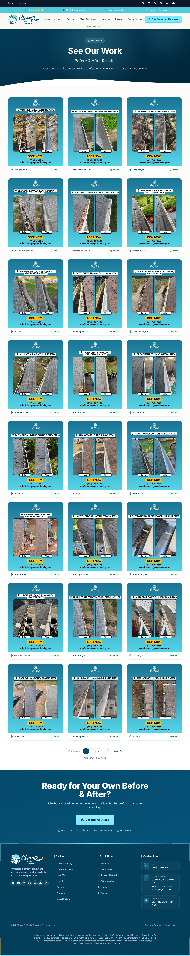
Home (47, 19)
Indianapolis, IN (80, 331)
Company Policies (152, 925)
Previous (75, 751)
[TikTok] (179, 3)
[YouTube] (167, 3)
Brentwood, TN (140, 574)
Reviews (119, 19)
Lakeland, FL (138, 170)
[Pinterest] (173, 3)
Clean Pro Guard (88, 19)
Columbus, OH (21, 412)
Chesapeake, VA (140, 331)
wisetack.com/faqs (113, 943)
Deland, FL (19, 493)
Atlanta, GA (19, 736)
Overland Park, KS (22, 170)
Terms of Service (172, 925)
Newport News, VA (82, 170)
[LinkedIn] (149, 3)
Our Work (98, 26)
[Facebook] (143, 3)
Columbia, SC (79, 655)
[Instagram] (161, 3)
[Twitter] (155, 3)
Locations (106, 19)
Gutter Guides (135, 19)
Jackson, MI (138, 493)
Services (71, 19)
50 (108, 751)
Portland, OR (139, 412)
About (57, 19)
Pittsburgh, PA (139, 250)
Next (116, 751)
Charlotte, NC (79, 412)
